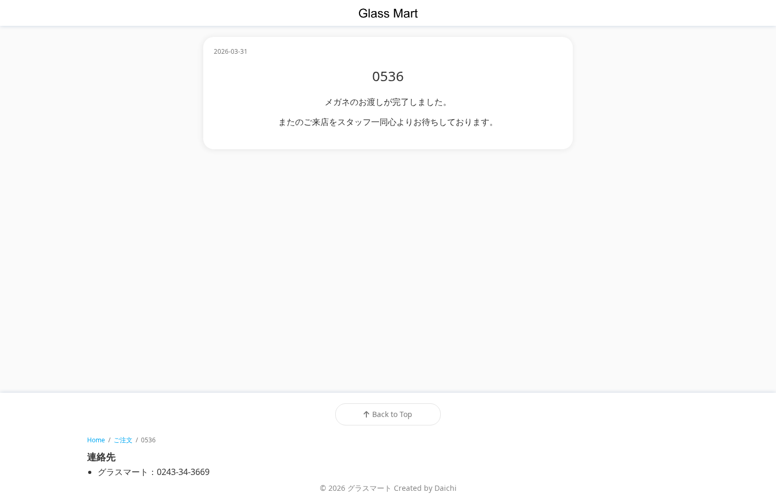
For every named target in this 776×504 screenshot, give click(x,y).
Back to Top (392, 414)
